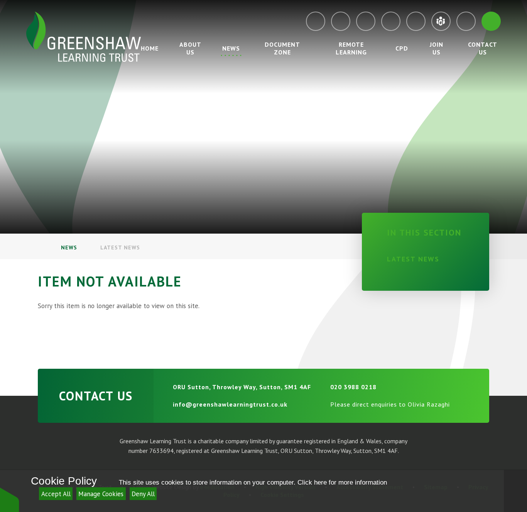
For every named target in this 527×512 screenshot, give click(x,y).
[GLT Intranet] (441, 21)
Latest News (120, 247)
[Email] (315, 21)
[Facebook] (390, 21)
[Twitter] (365, 21)
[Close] (515, 491)
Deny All (143, 494)
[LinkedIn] (416, 21)
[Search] (491, 21)
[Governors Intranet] (466, 21)
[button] (9, 499)
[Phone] (340, 21)
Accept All (56, 494)
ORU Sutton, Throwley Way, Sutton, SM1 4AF (242, 387)
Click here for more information (342, 482)
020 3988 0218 (353, 387)
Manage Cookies (100, 494)
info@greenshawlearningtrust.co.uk (230, 404)
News (69, 247)
